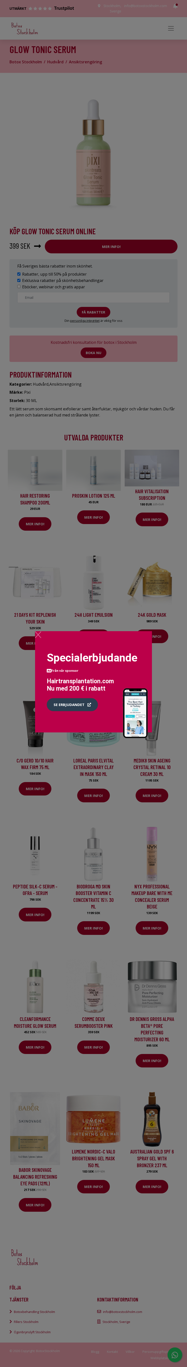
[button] (72, 704)
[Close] (38, 634)
